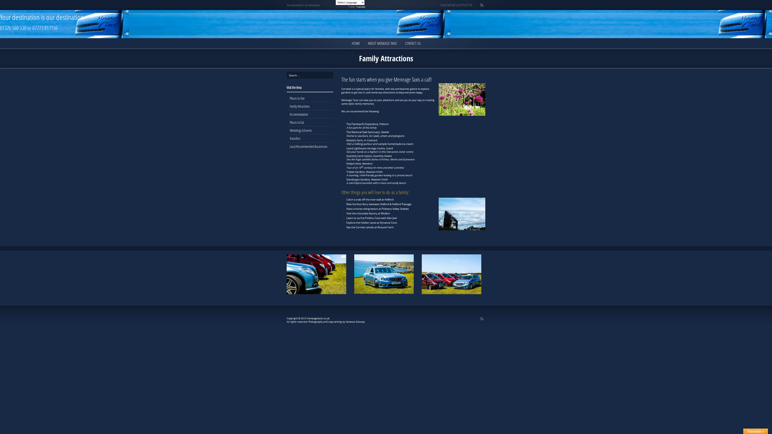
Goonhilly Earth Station (359, 156)
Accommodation (299, 114)
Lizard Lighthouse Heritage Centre (365, 148)
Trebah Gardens (355, 172)
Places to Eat (297, 122)
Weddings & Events (301, 130)
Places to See (297, 98)
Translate (360, 7)
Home (356, 43)
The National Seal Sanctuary (363, 132)
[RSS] (481, 5)
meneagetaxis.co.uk (318, 318)
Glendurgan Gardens (358, 179)
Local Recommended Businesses (308, 146)
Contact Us (413, 43)
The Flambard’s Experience (362, 124)
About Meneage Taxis (382, 43)
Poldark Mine (353, 163)
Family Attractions (300, 106)
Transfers (295, 138)
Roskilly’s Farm (354, 140)
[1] (290, 290)
